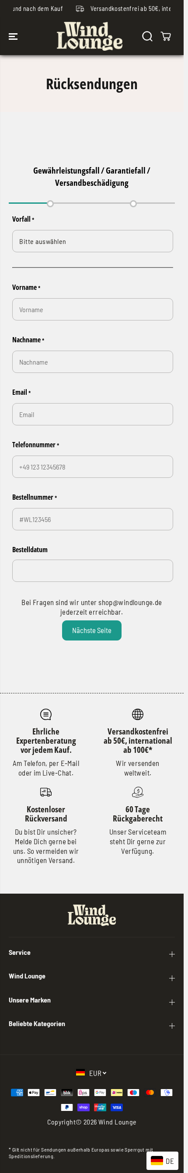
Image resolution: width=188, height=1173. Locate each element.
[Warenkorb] (166, 36)
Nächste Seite (91, 630)
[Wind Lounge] (89, 36)
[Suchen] (147, 36)
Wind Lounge (117, 1121)
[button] (14, 36)
